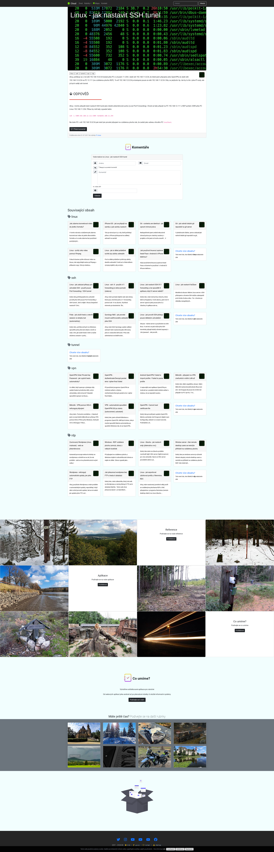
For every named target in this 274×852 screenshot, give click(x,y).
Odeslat (97, 196)
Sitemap (158, 845)
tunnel (83, 73)
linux (72, 73)
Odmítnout (180, 849)
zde (164, 849)
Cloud (73, 3)
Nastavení (189, 849)
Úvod (81, 3)
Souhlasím (170, 849)
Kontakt (104, 3)
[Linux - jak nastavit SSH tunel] (137, 38)
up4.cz (137, 845)
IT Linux (98, 135)
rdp (93, 73)
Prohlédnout (171, 539)
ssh (77, 73)
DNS (128, 845)
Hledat (202, 3)
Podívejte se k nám (137, 700)
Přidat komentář (79, 129)
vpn (88, 73)
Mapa (97, 3)
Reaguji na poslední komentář (108, 167)
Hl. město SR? (97, 186)
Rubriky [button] (87, 3)
